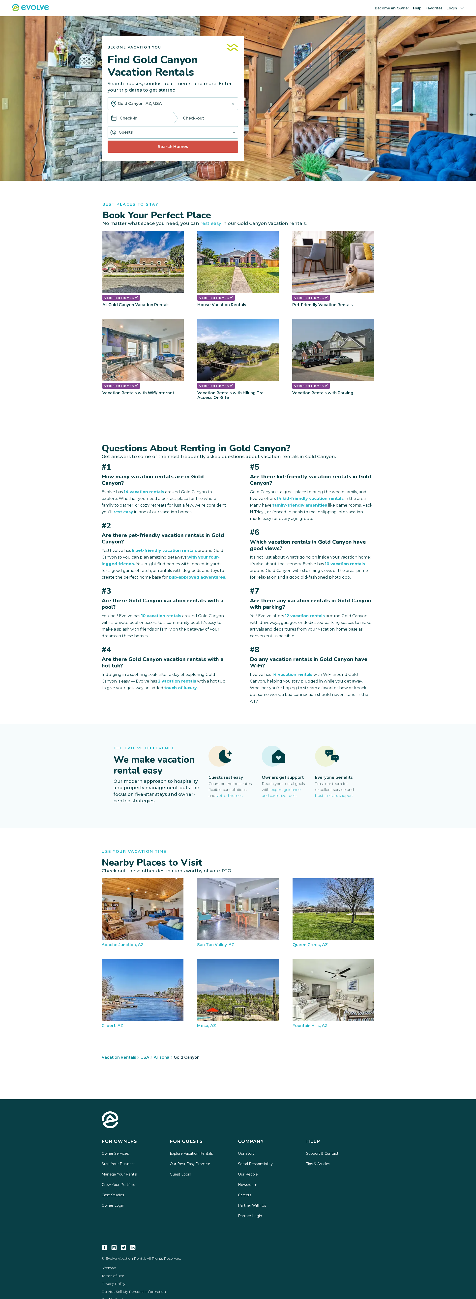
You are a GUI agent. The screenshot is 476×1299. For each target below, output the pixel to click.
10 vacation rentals (161, 615)
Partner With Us (252, 1205)
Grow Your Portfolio (118, 1184)
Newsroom (247, 1184)
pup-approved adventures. (197, 577)
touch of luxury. (181, 688)
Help (417, 8)
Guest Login (180, 1174)
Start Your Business (118, 1164)
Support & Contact (322, 1153)
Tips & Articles (318, 1164)
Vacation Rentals (119, 1057)
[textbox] (173, 104)
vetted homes (229, 795)
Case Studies (113, 1195)
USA (145, 1057)
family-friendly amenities (299, 505)
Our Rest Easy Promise (190, 1164)
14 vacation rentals (144, 492)
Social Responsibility (255, 1164)
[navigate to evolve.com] (110, 1120)
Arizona (161, 1057)
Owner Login (113, 1205)
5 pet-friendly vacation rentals (164, 550)
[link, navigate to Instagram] (114, 1247)
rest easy (210, 223)
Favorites (434, 8)
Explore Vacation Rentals (191, 1153)
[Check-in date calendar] (114, 118)
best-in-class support (334, 795)
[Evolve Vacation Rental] (30, 9)
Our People (248, 1174)
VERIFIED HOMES (119, 298)
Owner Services (115, 1153)
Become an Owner (392, 8)
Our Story (246, 1153)
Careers (244, 1195)
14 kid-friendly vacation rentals (310, 498)
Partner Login (250, 1216)
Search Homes (173, 146)
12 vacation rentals (305, 615)
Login (451, 8)
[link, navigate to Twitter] (123, 1247)
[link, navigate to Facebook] (105, 1247)
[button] (173, 132)
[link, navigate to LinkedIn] (133, 1247)
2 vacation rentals (177, 681)
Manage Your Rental (119, 1174)
